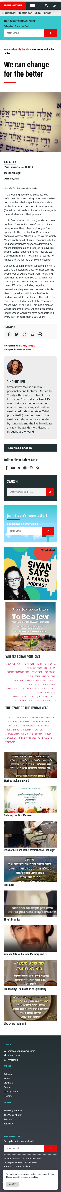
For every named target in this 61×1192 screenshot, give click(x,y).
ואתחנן (45, 696)
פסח (47, 725)
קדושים (52, 684)
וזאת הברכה (20, 700)
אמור (44, 684)
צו (47, 680)
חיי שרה (25, 663)
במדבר (52, 688)
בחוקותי (31, 684)
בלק (10, 688)
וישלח (53, 668)
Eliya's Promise (12, 920)
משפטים (20, 672)
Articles (38, 13)
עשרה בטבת (19, 725)
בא (40, 672)
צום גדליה (49, 717)
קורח (23, 688)
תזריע (35, 680)
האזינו (30, 700)
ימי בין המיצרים (36, 737)
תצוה (53, 676)
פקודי (30, 676)
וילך (37, 700)
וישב (46, 668)
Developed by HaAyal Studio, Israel (20, 1162)
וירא (33, 663)
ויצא (9, 663)
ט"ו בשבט (31, 725)
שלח (29, 688)
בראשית (52, 663)
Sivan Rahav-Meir (13, 5)
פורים (40, 725)
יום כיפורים (24, 721)
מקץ (40, 668)
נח (45, 663)
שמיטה (39, 717)
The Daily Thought (8, 13)
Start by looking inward (16, 781)
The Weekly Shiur (25, 13)
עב (54, 6)
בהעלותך (37, 688)
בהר (38, 684)
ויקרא (53, 680)
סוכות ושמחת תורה (40, 721)
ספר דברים (8, 178)
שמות (53, 672)
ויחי (29, 668)
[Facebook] (6, 466)
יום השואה (26, 729)
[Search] (50, 492)
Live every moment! (15, 1024)
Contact (8, 1087)
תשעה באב (12, 737)
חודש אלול (10, 742)
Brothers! (9, 885)
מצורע (27, 680)
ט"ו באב (49, 737)
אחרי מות (18, 680)
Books (7, 1078)
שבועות (47, 733)
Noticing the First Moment (18, 815)
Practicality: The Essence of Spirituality (25, 989)
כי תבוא (52, 700)
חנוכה (9, 725)
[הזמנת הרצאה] (30, 573)
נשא (45, 688)
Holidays (8, 1096)
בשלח (34, 672)
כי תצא (16, 696)
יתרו (28, 672)
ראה (32, 696)
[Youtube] (12, 466)
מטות (46, 692)
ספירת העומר (13, 729)
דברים (16, 178)
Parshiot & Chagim (20, 448)
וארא (46, 672)
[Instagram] (24, 466)
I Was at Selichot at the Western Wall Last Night (29, 850)
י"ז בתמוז (23, 737)
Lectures (8, 1082)
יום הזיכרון (37, 729)
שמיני (42, 680)
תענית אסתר (22, 717)
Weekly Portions (12, 1091)
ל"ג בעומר (25, 733)
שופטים (24, 696)
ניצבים (43, 700)
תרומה (11, 672)
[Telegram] (18, 466)
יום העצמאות (13, 733)
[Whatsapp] (37, 466)
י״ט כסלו (10, 717)
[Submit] (50, 33)
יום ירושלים (36, 733)
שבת (32, 717)
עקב (38, 696)
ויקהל (37, 676)
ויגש (34, 668)
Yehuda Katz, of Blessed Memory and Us (25, 954)
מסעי (39, 692)
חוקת (16, 688)
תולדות (16, 663)
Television (47, 13)
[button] (32, 5)
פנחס (53, 692)
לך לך (39, 663)
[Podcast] (30, 466)
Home (7, 49)
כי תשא (45, 676)
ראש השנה (12, 721)
